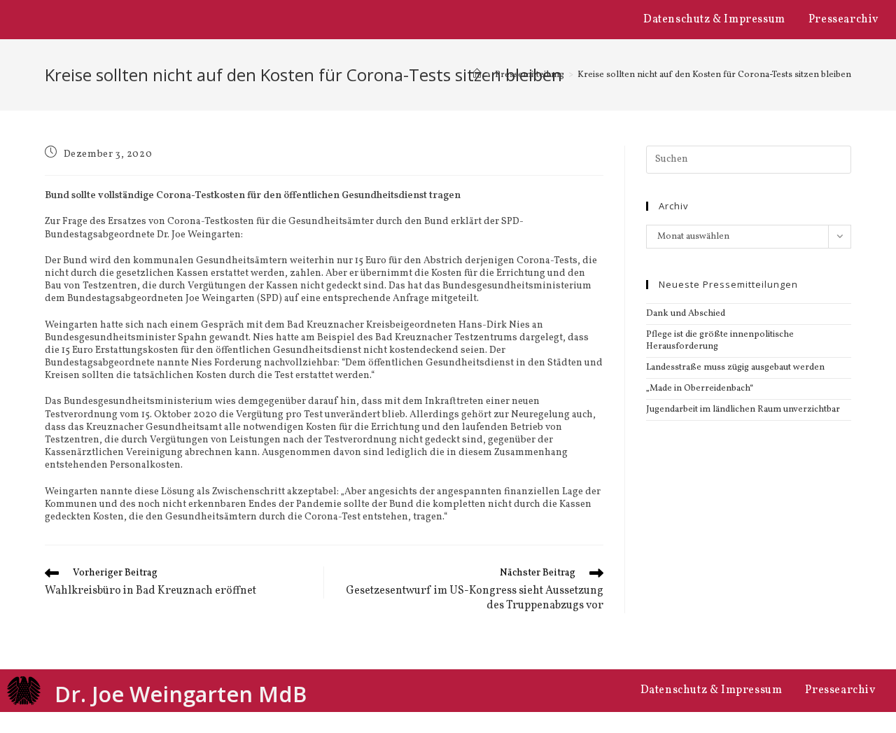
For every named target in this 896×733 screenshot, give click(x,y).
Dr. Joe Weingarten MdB (181, 693)
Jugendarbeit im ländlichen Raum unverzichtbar (743, 409)
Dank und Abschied (685, 313)
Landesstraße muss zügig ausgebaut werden (735, 367)
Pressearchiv (843, 19)
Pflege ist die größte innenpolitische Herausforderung (720, 340)
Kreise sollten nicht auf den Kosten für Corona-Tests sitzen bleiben (714, 75)
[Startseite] (477, 75)
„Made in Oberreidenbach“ (699, 388)
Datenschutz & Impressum (714, 19)
